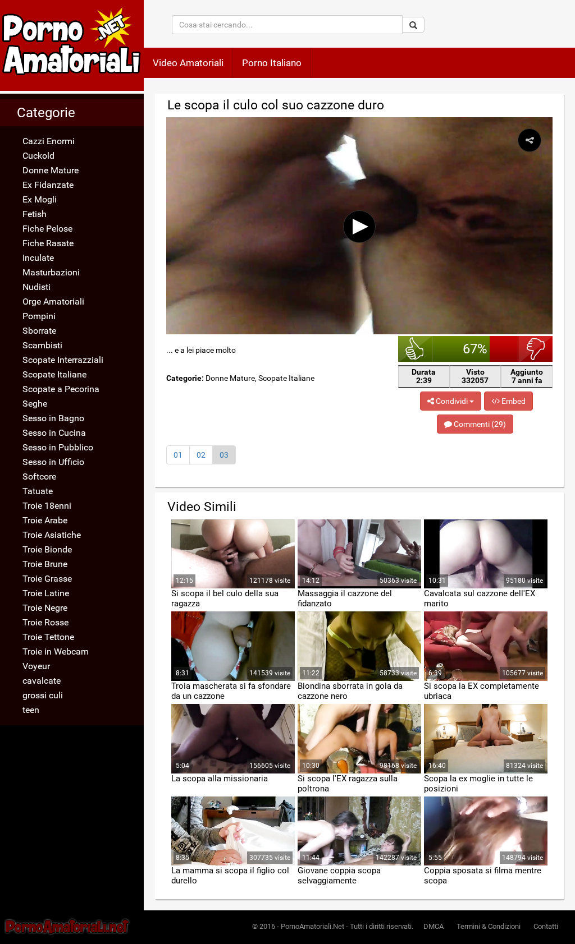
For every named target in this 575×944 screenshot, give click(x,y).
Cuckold (38, 155)
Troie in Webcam (55, 651)
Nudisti (36, 287)
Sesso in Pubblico (57, 447)
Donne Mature (50, 170)
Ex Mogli (39, 199)
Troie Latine (45, 593)
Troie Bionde (47, 549)
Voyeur (36, 666)
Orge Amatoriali (53, 301)
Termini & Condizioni (489, 926)
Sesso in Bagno (53, 418)
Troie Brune (44, 564)
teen (30, 709)
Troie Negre (44, 607)
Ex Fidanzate (48, 184)
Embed (513, 401)
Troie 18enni (46, 505)
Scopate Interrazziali (62, 359)
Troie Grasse (47, 578)
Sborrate (39, 330)
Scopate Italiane (54, 374)
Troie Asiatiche (51, 534)
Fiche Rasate (48, 243)
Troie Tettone (48, 637)
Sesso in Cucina (54, 432)
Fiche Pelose (47, 228)
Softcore (39, 476)
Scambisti (42, 345)
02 (201, 454)
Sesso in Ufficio (53, 462)
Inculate (38, 257)
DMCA (433, 926)
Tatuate (37, 491)
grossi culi (42, 695)
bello (415, 349)
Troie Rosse (45, 622)
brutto (535, 349)
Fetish (34, 214)
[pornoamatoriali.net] (72, 45)
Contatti (545, 926)
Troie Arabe (44, 520)
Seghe (34, 403)
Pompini (39, 316)
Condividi (451, 401)
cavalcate (41, 680)
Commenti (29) (479, 424)
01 (178, 454)
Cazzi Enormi (48, 141)
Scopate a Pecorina (60, 389)
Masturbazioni (51, 272)
